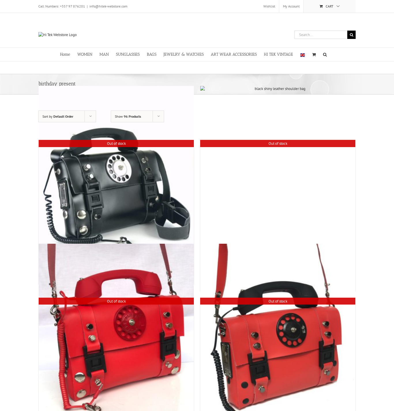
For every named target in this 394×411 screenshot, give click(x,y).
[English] (302, 54)
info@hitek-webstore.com (108, 6)
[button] (325, 54)
